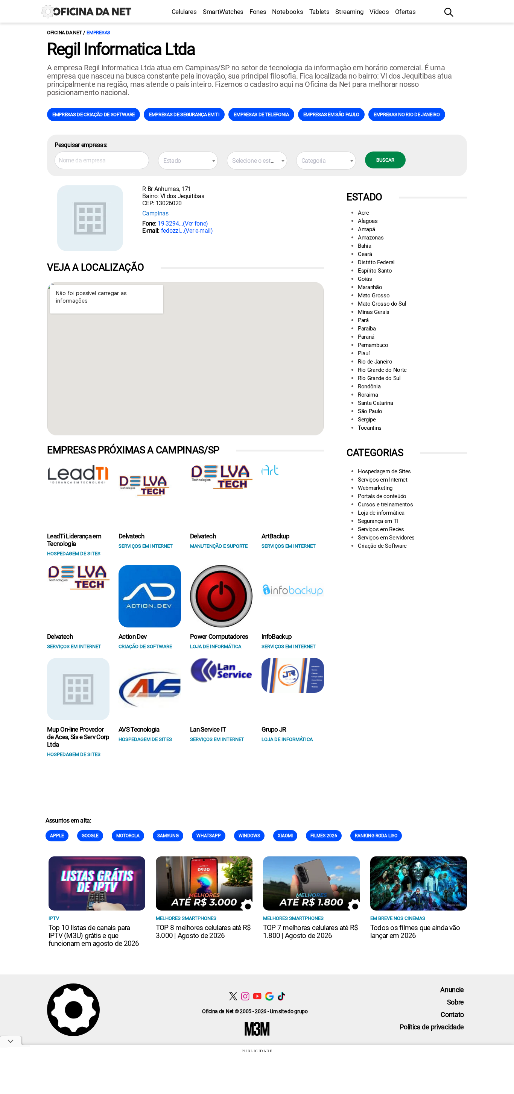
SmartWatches (223, 11)
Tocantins (370, 427)
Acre (363, 212)
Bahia (364, 245)
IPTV (54, 918)
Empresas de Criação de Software (93, 114)
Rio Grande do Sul (379, 378)
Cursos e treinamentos (385, 504)
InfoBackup (277, 636)
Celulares (184, 11)
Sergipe (367, 419)
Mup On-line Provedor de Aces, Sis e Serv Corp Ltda (78, 737)
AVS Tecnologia (139, 729)
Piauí (364, 353)
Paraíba (367, 328)
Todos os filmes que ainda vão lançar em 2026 (415, 931)
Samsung (168, 835)
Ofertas (405, 11)
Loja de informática (381, 512)
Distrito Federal (376, 262)
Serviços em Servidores (386, 537)
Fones (257, 11)
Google (90, 835)
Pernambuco (373, 345)
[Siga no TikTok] (281, 996)
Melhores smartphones (186, 918)
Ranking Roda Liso (376, 835)
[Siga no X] (233, 996)
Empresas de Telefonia (261, 114)
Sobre (455, 1002)
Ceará (365, 254)
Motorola (128, 835)
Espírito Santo (375, 270)
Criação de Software (382, 545)
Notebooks (287, 11)
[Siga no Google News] (269, 996)
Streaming (349, 11)
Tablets (319, 11)
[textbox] (188, 161)
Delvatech (131, 536)
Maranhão (370, 287)
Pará (363, 320)
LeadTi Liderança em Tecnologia (74, 539)
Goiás (365, 279)
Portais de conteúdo (382, 496)
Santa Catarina (375, 403)
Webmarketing (375, 488)
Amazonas (370, 237)
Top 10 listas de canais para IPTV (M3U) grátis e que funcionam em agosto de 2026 (94, 935)
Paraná (366, 336)
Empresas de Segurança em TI (184, 114)
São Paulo (370, 411)
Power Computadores (219, 636)
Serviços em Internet (383, 479)
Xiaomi (285, 835)
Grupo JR (274, 729)
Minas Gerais (373, 312)
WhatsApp (208, 835)
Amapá (366, 229)
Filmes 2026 (323, 835)
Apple (57, 835)
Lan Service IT (208, 729)
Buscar (385, 160)
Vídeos (379, 11)
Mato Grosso (373, 295)
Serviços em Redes (381, 529)
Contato (452, 1014)
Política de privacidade (432, 1027)
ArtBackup (275, 536)
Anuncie (452, 990)
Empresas (98, 32)
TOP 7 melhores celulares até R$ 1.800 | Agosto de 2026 (310, 931)
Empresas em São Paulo (331, 114)
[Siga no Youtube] (257, 996)
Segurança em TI (378, 521)
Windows (249, 835)
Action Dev (132, 636)
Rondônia (369, 386)
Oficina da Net (64, 32)
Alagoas (368, 221)
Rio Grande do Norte (382, 370)
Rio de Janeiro (375, 361)
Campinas (155, 213)
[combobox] (188, 161)
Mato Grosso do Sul (382, 303)
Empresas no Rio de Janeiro (407, 114)
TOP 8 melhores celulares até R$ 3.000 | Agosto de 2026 (203, 931)
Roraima (368, 394)
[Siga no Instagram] (245, 996)
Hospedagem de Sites (384, 471)
